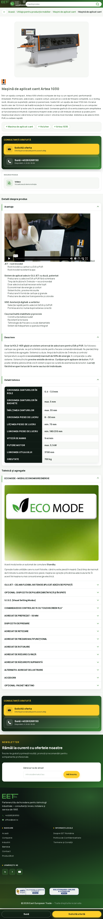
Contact (6, 851)
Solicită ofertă (77, 914)
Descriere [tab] (9, 337)
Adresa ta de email (33, 767)
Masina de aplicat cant (19, 126)
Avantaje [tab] (8, 206)
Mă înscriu (71, 774)
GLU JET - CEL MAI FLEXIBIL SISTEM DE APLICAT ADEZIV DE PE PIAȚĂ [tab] (38, 584)
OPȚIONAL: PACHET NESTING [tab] (19, 685)
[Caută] (98, 4)
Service (6, 846)
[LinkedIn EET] (5, 872)
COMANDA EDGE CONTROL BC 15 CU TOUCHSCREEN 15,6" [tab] (33, 608)
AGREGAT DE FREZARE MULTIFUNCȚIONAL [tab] (25, 638)
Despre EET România (63, 833)
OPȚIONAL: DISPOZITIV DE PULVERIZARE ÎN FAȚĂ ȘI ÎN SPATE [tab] (35, 592)
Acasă (5, 833)
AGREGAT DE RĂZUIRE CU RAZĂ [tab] (20, 654)
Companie (7, 837)
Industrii (6, 842)
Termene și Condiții (63, 842)
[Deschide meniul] (24, 2)
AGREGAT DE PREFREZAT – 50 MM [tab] (21, 615)
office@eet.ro (11, 820)
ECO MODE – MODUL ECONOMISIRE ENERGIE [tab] (26, 478)
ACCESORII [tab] (10, 677)
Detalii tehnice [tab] (12, 380)
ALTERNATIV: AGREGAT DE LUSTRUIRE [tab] (23, 669)
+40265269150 (12, 815)
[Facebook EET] (12, 872)
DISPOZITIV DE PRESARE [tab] (17, 623)
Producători (8, 855)
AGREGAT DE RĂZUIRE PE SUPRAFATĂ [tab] (23, 662)
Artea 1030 (61, 126)
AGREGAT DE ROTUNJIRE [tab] (17, 646)
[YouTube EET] (20, 872)
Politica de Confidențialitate (67, 837)
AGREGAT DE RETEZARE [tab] (16, 631)
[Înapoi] (4, 12)
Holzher (43, 126)
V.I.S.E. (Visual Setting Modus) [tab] (20, 600)
